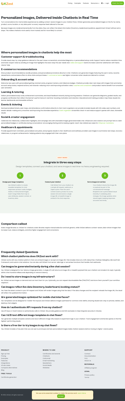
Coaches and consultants (82, 85)
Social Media (47, 365)
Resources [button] (94, 3)
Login (107, 3)
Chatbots (46, 356)
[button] (102, 3)
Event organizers (65, 110)
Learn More (82, 393)
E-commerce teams (54, 75)
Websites (46, 368)
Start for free (117, 3)
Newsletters (47, 363)
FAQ (85, 358)
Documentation (90, 356)
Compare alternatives (9, 368)
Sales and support (76, 63)
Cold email (46, 358)
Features (86, 3)
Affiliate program (90, 368)
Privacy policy (89, 375)
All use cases (5, 365)
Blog (2, 370)
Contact (87, 354)
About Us (87, 361)
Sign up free (5, 354)
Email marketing (48, 361)
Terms (86, 377)
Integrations (5, 363)
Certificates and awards (51, 354)
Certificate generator (9, 377)
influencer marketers (106, 123)
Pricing (70, 3)
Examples (77, 3)
